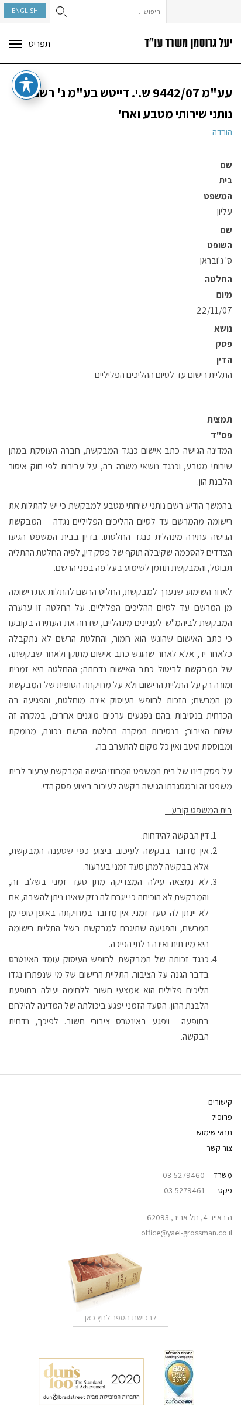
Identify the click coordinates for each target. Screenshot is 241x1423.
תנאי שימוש (214, 1132)
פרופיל (221, 1117)
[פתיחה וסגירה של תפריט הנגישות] (26, 85)
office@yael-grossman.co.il (186, 1232)
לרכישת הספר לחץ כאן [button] (120, 1317)
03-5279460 (184, 1175)
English (25, 10)
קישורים (220, 1102)
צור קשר (219, 1148)
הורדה (222, 132)
